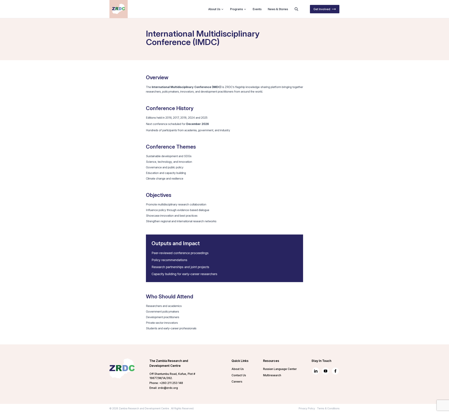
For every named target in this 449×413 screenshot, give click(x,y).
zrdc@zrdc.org (168, 388)
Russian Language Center (280, 369)
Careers (237, 381)
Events (257, 9)
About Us (238, 369)
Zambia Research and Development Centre (144, 408)
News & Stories (278, 9)
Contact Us (239, 375)
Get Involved (321, 9)
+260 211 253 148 (171, 383)
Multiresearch (272, 375)
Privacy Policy (307, 408)
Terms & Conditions (328, 408)
